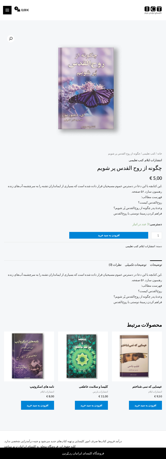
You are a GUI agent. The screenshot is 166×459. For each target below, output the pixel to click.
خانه (159, 153)
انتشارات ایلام (153, 160)
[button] (10, 38)
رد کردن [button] (67, 453)
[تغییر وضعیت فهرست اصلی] (7, 10)
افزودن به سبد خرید (109, 235)
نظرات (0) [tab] (115, 264)
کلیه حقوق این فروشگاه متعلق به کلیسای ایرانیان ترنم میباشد (40, 446)
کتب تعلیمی (148, 153)
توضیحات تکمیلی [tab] (135, 264)
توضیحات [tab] (156, 264)
